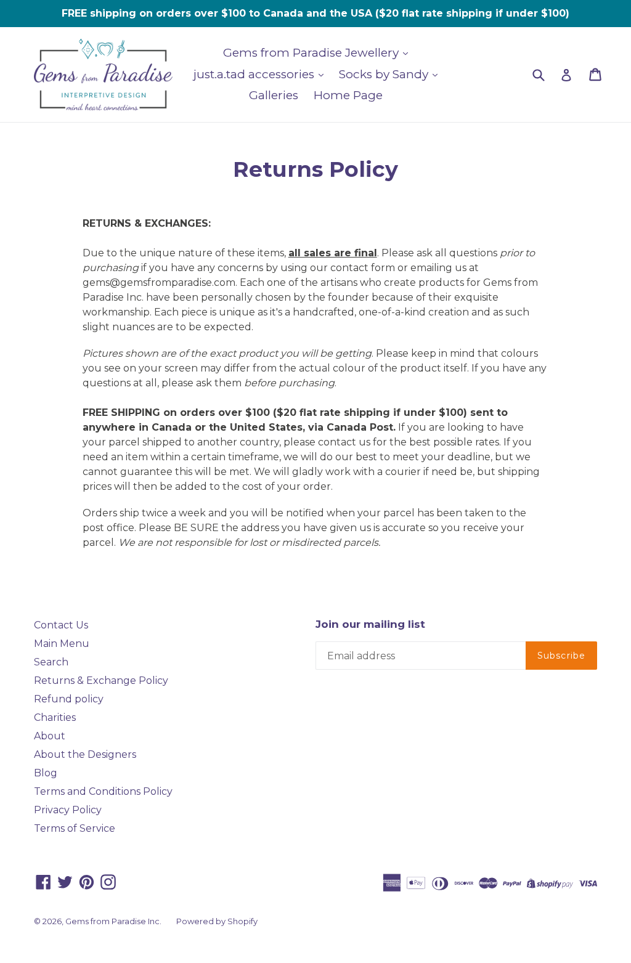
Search (51, 662)
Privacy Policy (68, 810)
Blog (45, 773)
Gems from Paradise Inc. (113, 921)
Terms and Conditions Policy (103, 791)
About (49, 736)
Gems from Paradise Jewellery (312, 53)
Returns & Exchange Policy (101, 680)
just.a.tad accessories (255, 74)
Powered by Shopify (217, 921)
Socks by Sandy (385, 74)
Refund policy (69, 699)
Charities (55, 717)
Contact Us (61, 625)
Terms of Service (74, 828)
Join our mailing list (370, 624)
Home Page (348, 95)
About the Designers (85, 754)
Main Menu (61, 643)
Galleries (273, 95)
